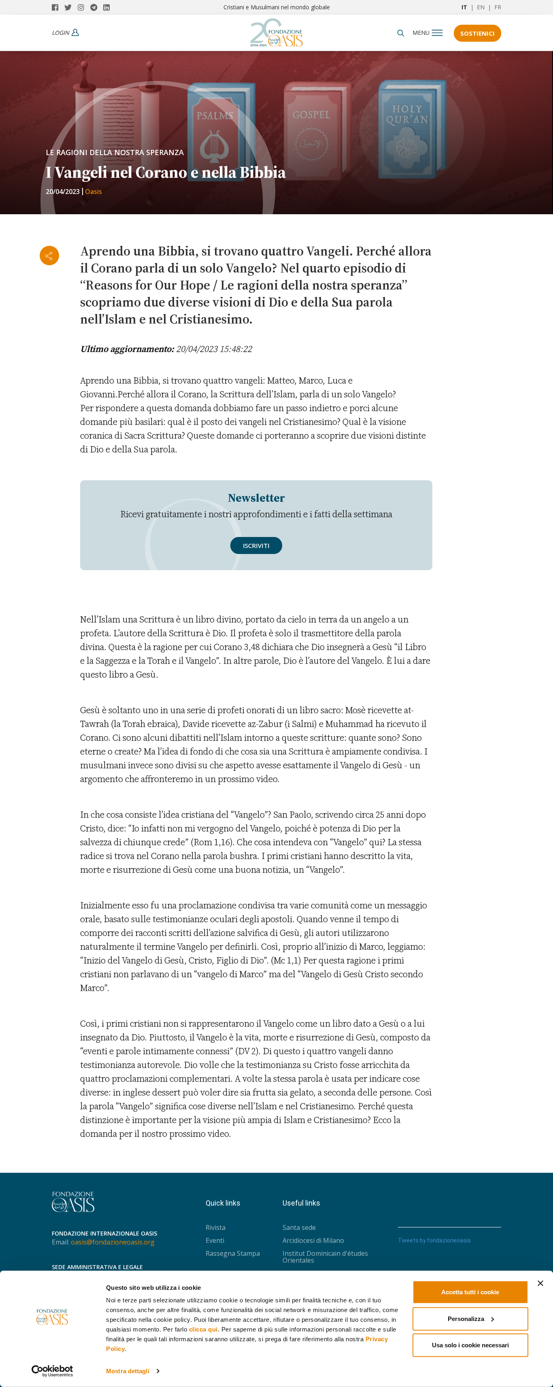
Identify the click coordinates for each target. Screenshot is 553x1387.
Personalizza (466, 1318)
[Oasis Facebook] (58, 7)
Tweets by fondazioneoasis (434, 1240)
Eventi (215, 1240)
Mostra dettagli (127, 1371)
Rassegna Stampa (233, 1253)
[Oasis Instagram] (84, 7)
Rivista (215, 1227)
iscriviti (256, 545)
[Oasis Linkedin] (108, 7)
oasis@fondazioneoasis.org (113, 1242)
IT (464, 7)
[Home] (276, 30)
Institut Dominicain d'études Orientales (325, 1257)
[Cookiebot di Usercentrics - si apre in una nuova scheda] (52, 1371)
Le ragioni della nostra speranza (115, 152)
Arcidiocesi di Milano (313, 1240)
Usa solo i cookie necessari (470, 1345)
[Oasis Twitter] (71, 7)
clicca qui (203, 1329)
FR (497, 7)
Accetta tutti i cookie (470, 1292)
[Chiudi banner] (540, 1283)
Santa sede (299, 1227)
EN (481, 7)
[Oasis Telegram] (96, 7)
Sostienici (477, 33)
